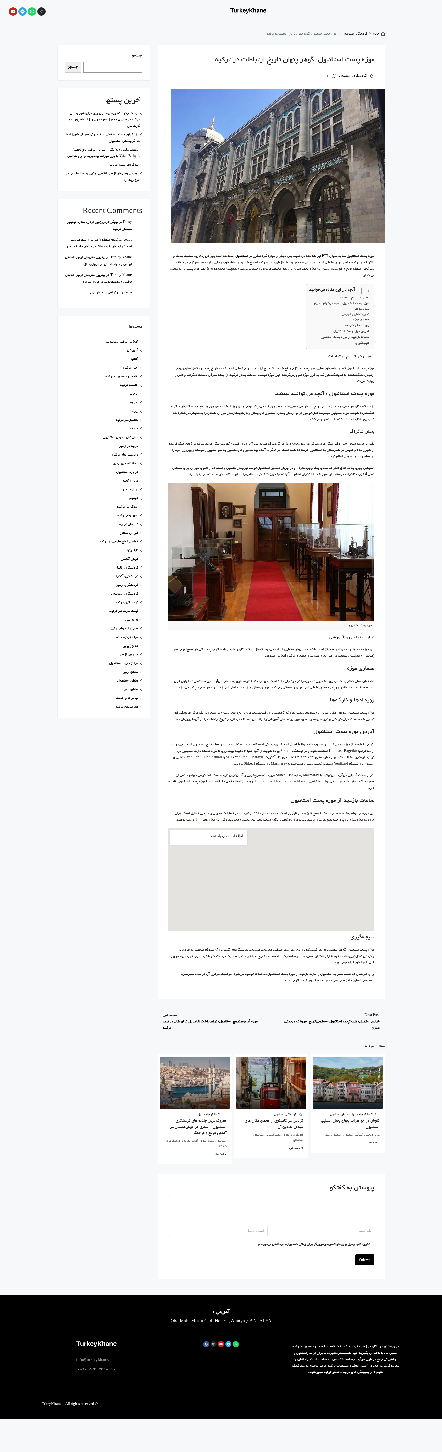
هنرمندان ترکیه (127, 707)
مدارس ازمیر (129, 655)
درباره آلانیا (130, 481)
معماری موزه (361, 320)
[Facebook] (206, 1344)
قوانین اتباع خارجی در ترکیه (119, 542)
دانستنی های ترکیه (125, 455)
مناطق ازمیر (130, 672)
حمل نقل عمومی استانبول (120, 437)
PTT (325, 256)
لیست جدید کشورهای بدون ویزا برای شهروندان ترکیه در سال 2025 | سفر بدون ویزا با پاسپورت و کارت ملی (104, 119)
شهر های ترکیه (127, 516)
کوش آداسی (129, 559)
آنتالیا (134, 359)
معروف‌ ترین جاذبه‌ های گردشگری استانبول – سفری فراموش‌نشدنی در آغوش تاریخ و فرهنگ (198, 1127)
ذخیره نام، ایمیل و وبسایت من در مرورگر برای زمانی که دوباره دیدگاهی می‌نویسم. (313, 1244)
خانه (376, 34)
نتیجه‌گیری (362, 343)
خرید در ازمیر (128, 446)
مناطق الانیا (131, 689)
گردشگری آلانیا (127, 568)
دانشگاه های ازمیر (125, 464)
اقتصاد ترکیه (129, 385)
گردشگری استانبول (355, 34)
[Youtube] (221, 1344)
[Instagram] (214, 1344)
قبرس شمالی (129, 533)
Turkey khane (121, 257)
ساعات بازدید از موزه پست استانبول (345, 337)
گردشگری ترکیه (127, 603)
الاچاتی (133, 394)
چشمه (134, 429)
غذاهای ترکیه (128, 524)
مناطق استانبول (339, 1114)
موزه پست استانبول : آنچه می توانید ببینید (340, 303)
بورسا (134, 411)
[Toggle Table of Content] (363, 291)
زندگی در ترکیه (127, 507)
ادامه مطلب (373, 1142)
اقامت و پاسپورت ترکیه (121, 377)
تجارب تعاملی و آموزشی (355, 314)
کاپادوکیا (132, 550)
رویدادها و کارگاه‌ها (356, 325)
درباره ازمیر (130, 490)
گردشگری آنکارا (127, 576)
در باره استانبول (127, 472)
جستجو (137, 56)
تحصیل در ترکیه (127, 420)
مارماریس (131, 620)
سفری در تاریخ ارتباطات (354, 297)
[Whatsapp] (32, 11)
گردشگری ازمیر (127, 585)
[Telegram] (22, 11)
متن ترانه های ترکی (124, 629)
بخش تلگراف (362, 309)
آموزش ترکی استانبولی (122, 342)
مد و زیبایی (130, 646)
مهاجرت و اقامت (127, 698)
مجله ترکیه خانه (127, 637)
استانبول (241, 256)
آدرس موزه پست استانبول (351, 331)
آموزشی (132, 351)
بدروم (134, 403)
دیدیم (133, 498)
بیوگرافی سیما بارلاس (123, 165)
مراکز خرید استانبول (123, 663)
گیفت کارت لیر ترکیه (123, 611)
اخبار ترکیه (130, 368)
